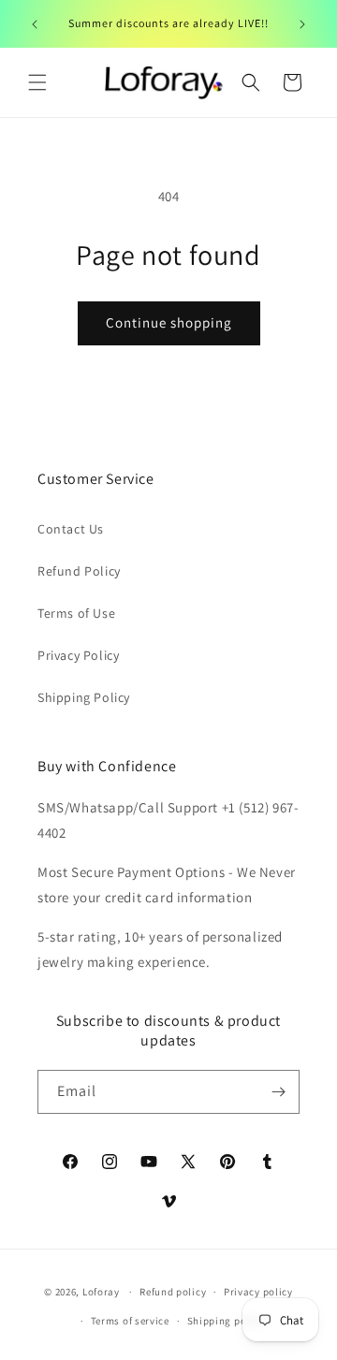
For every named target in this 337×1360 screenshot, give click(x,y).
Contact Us (70, 528)
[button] (37, 82)
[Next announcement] (302, 24)
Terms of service (130, 1320)
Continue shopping (169, 322)
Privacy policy (258, 1291)
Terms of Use (76, 613)
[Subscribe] (278, 1092)
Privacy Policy (78, 655)
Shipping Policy (83, 697)
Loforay (101, 1291)
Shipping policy (226, 1320)
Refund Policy (79, 571)
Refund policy (172, 1291)
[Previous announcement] (34, 24)
